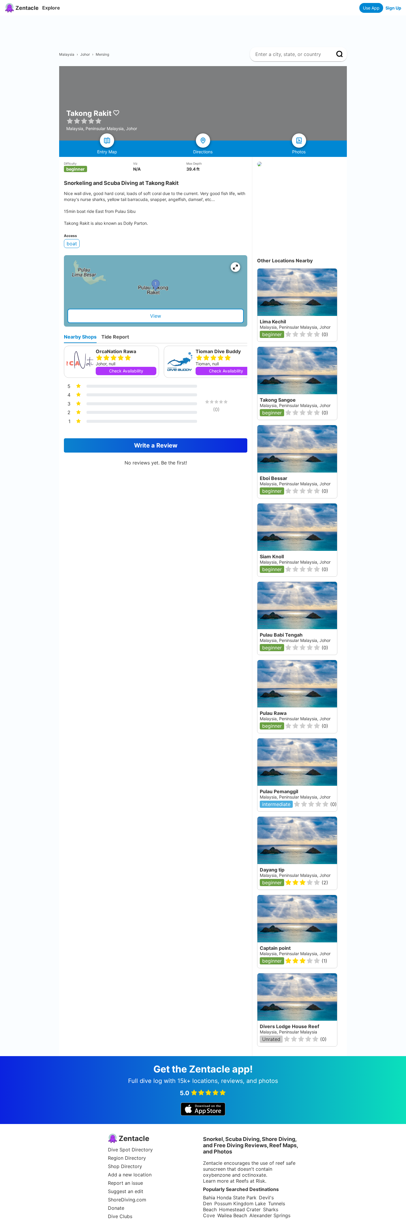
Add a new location (130, 1175)
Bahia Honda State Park (229, 1198)
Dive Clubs (120, 1216)
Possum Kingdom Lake (240, 1203)
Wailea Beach (232, 1215)
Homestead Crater (240, 1209)
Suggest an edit (125, 1191)
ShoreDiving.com (127, 1200)
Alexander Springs (269, 1215)
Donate (116, 1208)
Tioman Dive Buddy (218, 351)
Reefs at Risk (250, 1181)
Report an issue (125, 1183)
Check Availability (126, 370)
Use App (371, 7)
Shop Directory (125, 1166)
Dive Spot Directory (130, 1150)
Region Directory (127, 1158)
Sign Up (393, 7)
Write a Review (155, 445)
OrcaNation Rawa (116, 351)
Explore (51, 8)
